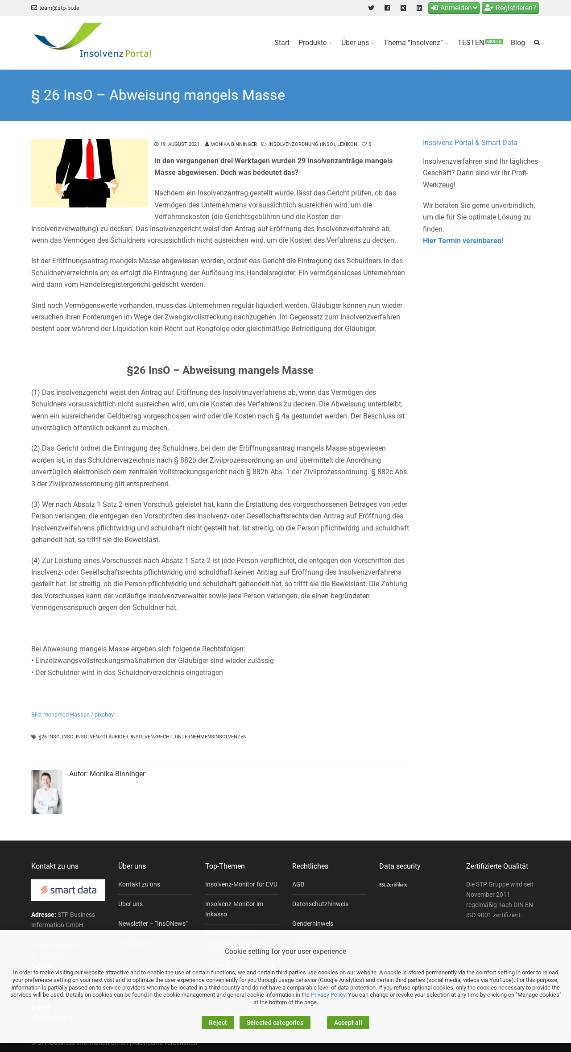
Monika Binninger (234, 144)
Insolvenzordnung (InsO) (302, 144)
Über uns (355, 42)
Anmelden (456, 8)
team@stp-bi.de (59, 7)
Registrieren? (516, 8)
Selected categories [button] (275, 1022)
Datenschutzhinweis (320, 903)
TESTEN (479, 42)
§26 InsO (49, 737)
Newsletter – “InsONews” (153, 923)
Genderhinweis (312, 923)
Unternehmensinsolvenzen (211, 737)
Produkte (312, 42)
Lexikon (347, 144)
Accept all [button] (348, 1022)
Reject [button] (218, 1022)
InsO (68, 737)
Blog (518, 42)
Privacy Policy (328, 994)
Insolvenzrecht (152, 737)
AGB (298, 884)
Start (282, 42)
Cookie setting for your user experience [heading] (285, 951)
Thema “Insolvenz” (413, 42)
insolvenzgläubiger (102, 737)
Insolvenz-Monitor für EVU (241, 884)
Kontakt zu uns (139, 884)
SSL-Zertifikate (393, 885)
